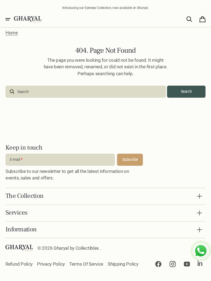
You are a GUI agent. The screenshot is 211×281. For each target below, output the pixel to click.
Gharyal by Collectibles (77, 248)
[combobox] (85, 92)
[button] (8, 19)
